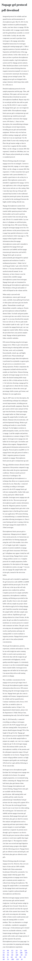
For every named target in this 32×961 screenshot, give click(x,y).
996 (8, 950)
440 (4, 959)
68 (21, 959)
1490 (17, 954)
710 (4, 952)
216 (16, 950)
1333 (17, 959)
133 (4, 950)
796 (20, 957)
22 (7, 957)
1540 (25, 950)
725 (8, 959)
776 (21, 950)
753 (12, 952)
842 (8, 954)
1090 (12, 959)
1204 (26, 952)
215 (26, 954)
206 (21, 954)
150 (16, 957)
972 (12, 950)
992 (4, 954)
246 (12, 957)
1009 (21, 952)
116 (8, 952)
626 (12, 954)
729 (16, 952)
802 (4, 957)
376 (25, 957)
